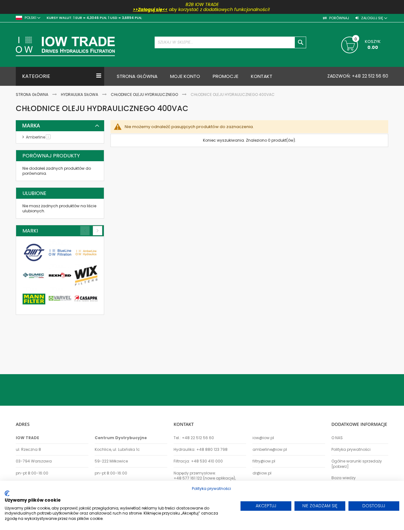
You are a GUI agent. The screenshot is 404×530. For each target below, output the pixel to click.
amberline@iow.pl (269, 449)
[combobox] (230, 42)
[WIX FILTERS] (86, 275)
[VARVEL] (60, 298)
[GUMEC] (33, 275)
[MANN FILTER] (33, 298)
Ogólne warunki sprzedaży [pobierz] (356, 464)
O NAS (337, 437)
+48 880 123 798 (212, 449)
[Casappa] (86, 298)
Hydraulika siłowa (80, 94)
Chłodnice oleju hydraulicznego (145, 94)
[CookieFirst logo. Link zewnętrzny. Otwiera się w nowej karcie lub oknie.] (7, 493)
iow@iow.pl (263, 437)
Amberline (39, 137)
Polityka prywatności (351, 449)
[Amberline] (86, 252)
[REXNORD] (60, 275)
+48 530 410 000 (207, 461)
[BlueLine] (60, 252)
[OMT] (33, 252)
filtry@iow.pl (263, 461)
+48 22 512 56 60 (369, 76)
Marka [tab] (31, 125)
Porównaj (338, 18)
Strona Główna (32, 94)
